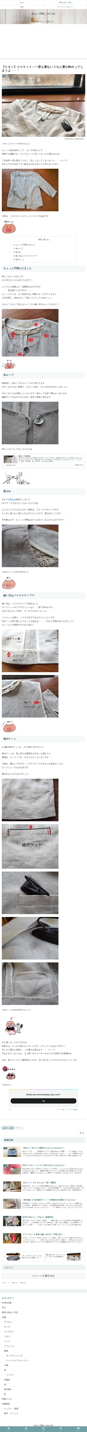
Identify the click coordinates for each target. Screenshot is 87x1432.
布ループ (19, 248)
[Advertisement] (43, 41)
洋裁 (12, 1128)
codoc (75, 1109)
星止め (18, 252)
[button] (80, 945)
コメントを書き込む (43, 1275)
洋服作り (20, 1128)
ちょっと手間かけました (25, 245)
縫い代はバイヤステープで (26, 256)
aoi (63, 1109)
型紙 (5, 1128)
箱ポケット (19, 259)
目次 (40, 239)
